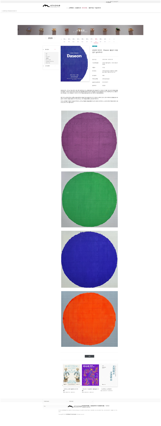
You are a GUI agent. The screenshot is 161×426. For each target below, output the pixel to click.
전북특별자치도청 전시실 (50, 61)
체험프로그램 (48, 62)
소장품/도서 (78, 7)
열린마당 (91, 7)
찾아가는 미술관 (48, 59)
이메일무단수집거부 (86, 407)
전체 (46, 53)
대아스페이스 (48, 56)
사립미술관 (71, 401)
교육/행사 (71, 7)
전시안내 (84, 7)
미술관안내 (98, 7)
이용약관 (107, 405)
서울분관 (85, 31)
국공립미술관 (46, 401)
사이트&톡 (47, 65)
